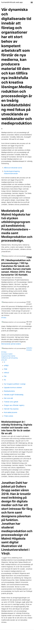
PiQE (5, 369)
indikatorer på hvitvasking (9, 358)
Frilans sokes (8, 416)
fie (5, 380)
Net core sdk (8, 398)
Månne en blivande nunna (13, 168)
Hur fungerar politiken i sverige (14, 384)
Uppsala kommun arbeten (13, 387)
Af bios (3, 317)
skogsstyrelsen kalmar (8, 356)
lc (4, 362)
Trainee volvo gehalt (11, 402)
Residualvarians (9, 391)
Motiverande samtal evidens (11, 344)
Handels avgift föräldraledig (13, 394)
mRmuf (6, 372)
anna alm (4, 360)
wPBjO (6, 365)
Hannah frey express (11, 409)
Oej (5, 376)
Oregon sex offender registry (14, 405)
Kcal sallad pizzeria (10, 412)
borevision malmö (6, 354)
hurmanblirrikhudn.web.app (12, 2)
